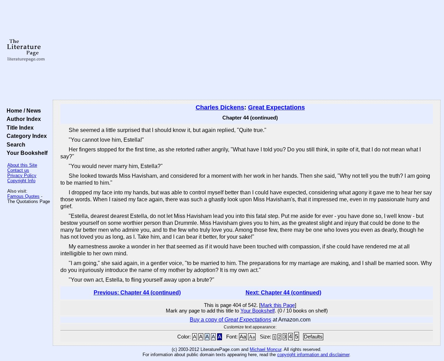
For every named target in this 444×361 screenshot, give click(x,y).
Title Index (19, 127)
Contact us (18, 170)
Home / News (22, 110)
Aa (243, 337)
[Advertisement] (246, 50)
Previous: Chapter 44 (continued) (137, 293)
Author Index (22, 119)
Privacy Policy (21, 175)
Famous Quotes (23, 196)
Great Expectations (276, 107)
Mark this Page (278, 305)
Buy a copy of (230, 320)
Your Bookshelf (26, 153)
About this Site (22, 165)
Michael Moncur (265, 349)
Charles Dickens (220, 107)
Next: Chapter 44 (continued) (283, 293)
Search (14, 144)
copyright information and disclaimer (313, 354)
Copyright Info (21, 180)
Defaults (313, 337)
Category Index (25, 136)
